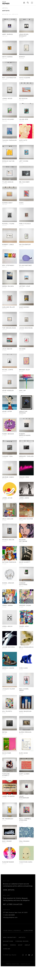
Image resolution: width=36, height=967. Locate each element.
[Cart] (24, 2)
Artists (22, 937)
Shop (20, 945)
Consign (6, 948)
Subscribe (28, 930)
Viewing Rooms (22, 941)
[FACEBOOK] (26, 955)
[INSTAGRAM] (23, 955)
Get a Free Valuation (12, 904)
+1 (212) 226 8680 (9, 915)
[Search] (27, 2)
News (5, 945)
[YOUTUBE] (29, 955)
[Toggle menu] (32, 2)
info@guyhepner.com (10, 917)
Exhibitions (8, 941)
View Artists (8, 889)
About (27, 945)
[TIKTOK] (32, 955)
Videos (13, 945)
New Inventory (9, 937)
